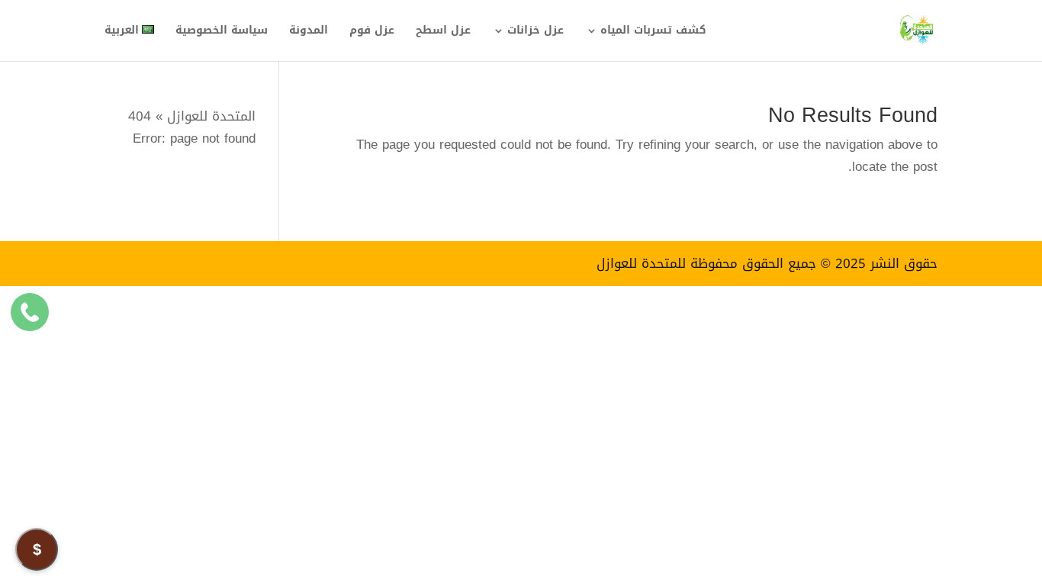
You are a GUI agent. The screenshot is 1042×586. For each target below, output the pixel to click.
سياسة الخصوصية (221, 32)
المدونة (308, 32)
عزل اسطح (443, 32)
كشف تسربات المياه (653, 32)
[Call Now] (30, 312)
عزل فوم (371, 32)
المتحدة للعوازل (211, 116)
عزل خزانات (535, 32)
